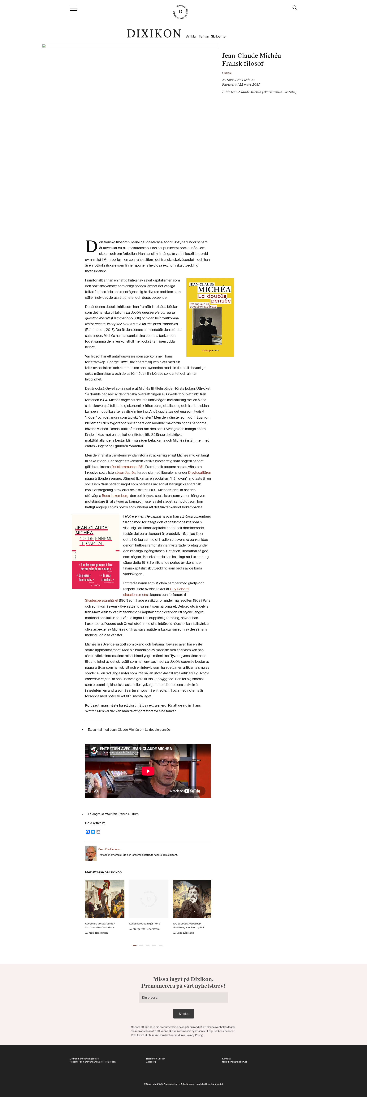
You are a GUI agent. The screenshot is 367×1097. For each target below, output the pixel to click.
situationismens (135, 595)
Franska (227, 73)
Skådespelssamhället (101, 600)
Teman (204, 36)
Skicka (183, 1014)
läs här (169, 1035)
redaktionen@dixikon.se (234, 1061)
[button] (134, 945)
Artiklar (191, 36)
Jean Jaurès (125, 472)
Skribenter (219, 36)
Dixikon (154, 33)
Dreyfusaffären (199, 472)
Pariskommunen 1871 (127, 467)
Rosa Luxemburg (115, 496)
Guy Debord (179, 589)
